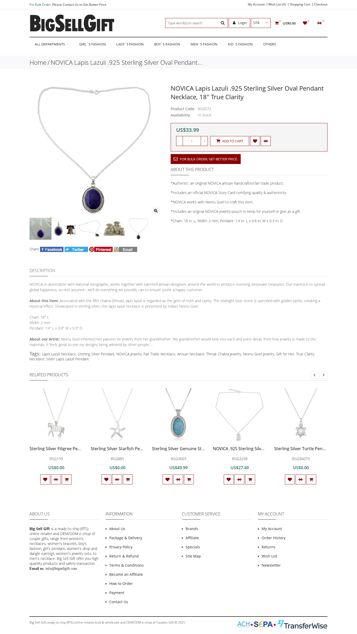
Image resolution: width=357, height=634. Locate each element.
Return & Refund (124, 556)
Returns (268, 546)
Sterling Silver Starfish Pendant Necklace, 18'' (135, 448)
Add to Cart (232, 141)
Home (38, 62)
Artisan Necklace (190, 353)
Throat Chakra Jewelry (223, 353)
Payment (116, 592)
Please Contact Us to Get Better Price (79, 4)
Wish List (269, 556)
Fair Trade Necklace (159, 353)
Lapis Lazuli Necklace (59, 353)
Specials (193, 546)
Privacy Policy (121, 546)
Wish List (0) (277, 4)
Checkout (320, 4)
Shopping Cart (300, 4)
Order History (273, 537)
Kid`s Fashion (240, 44)
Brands (192, 528)
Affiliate (192, 537)
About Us (117, 528)
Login (242, 22)
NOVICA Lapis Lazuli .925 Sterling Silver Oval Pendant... (126, 62)
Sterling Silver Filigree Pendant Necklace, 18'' (73, 448)
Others (269, 44)
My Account (256, 4)
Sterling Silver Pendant (96, 353)
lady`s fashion (130, 44)
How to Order (121, 583)
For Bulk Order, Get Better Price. (208, 159)
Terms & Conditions (126, 565)
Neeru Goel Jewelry (258, 353)
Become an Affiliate (126, 574)
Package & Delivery (125, 537)
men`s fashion (204, 44)
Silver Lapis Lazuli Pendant (67, 358)
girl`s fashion (92, 44)
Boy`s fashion (167, 44)
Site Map (193, 556)
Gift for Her (285, 353)
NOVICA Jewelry (129, 353)
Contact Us (118, 601)
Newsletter (271, 565)
